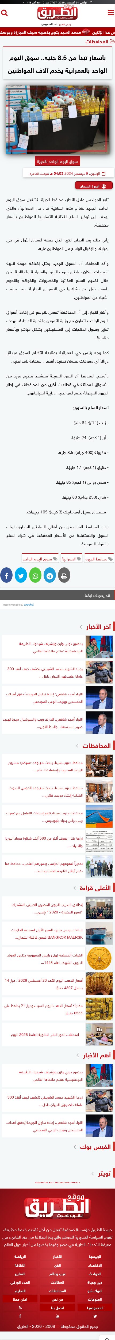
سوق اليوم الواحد (38, 558)
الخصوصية (95, 1307)
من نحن (57, 1298)
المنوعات (95, 1298)
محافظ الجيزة (97, 558)
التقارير (20, 1273)
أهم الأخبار (97, 1054)
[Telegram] (49, 575)
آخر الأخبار (98, 625)
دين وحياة (94, 1281)
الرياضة (20, 1256)
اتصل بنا (57, 1307)
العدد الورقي (20, 1281)
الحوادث (95, 1273)
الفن (57, 1264)
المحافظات (97, 40)
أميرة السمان (89, 185)
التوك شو (94, 1290)
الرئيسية (95, 1256)
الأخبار (57, 1256)
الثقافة (20, 1264)
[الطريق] (57, 18)
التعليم (20, 1290)
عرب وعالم (57, 1273)
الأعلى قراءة (95, 886)
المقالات (57, 1281)
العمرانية (69, 558)
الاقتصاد (95, 1264)
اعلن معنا (20, 1298)
